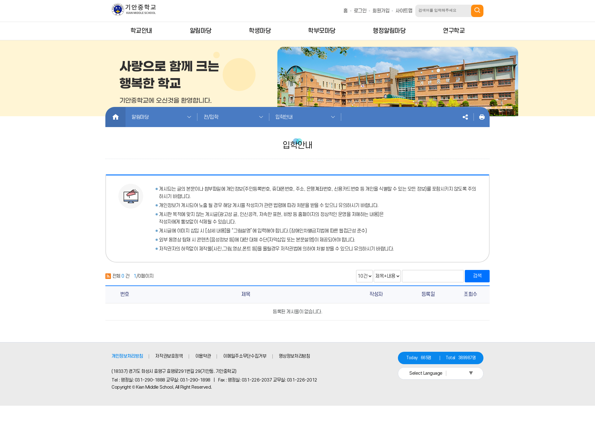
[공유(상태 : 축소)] (465, 117)
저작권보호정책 (169, 356)
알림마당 (140, 117)
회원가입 (380, 11)
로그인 (360, 11)
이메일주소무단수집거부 (244, 356)
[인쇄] (482, 117)
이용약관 (203, 356)
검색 (477, 276)
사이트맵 (403, 11)
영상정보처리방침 (294, 356)
